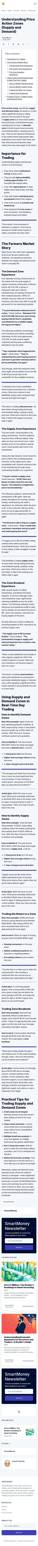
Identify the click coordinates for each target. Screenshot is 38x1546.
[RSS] (19, 1412)
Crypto (9, 10)
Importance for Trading (16, 59)
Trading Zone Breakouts (18, 93)
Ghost (28, 1541)
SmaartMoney (6, 38)
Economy (16, 10)
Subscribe (19, 1247)
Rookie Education (8, 1202)
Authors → (6, 1443)
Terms (4, 1509)
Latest (4, 10)
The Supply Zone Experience (20, 69)
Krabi (32, 1541)
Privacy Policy (7, 1512)
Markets (23, 10)
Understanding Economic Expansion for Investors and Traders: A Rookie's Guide (18, 1339)
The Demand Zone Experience (21, 66)
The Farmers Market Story (17, 62)
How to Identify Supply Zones (20, 87)
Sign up (4, 1506)
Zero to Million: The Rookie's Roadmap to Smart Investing (19, 1286)
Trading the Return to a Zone (20, 90)
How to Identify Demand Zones (21, 84)
